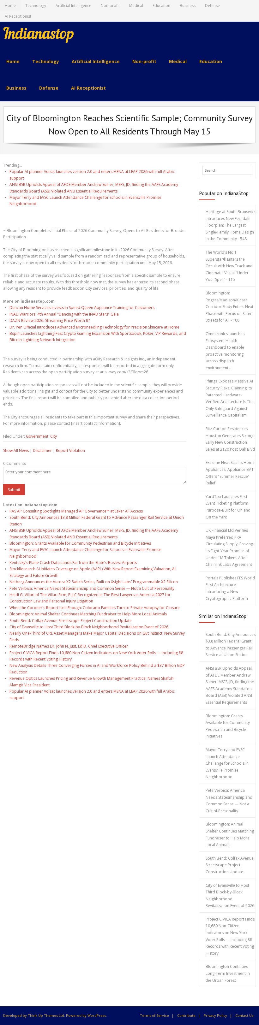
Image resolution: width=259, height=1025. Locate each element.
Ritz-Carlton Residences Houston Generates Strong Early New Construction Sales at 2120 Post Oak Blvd (230, 439)
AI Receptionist (18, 16)
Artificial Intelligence (73, 5)
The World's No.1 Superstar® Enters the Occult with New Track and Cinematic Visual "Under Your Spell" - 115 (229, 266)
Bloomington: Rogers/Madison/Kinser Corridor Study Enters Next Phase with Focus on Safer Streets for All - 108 (229, 306)
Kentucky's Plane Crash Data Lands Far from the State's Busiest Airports (73, 562)
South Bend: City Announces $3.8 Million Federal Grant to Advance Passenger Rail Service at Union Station (231, 645)
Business (188, 5)
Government (37, 436)
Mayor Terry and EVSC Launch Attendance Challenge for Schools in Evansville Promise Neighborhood (227, 763)
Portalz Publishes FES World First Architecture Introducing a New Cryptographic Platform (230, 588)
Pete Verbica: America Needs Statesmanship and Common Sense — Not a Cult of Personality (91, 588)
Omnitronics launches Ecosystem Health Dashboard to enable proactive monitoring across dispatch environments (225, 350)
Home (10, 5)
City (53, 436)
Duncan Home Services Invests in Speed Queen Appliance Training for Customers (81, 307)
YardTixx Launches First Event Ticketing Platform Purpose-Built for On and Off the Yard (228, 507)
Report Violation (70, 450)
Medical (136, 5)
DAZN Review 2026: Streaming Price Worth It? (49, 320)
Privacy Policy (215, 1015)
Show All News (16, 450)
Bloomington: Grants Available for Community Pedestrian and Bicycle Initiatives (80, 543)
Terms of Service (154, 1015)
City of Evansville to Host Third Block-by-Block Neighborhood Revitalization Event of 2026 (88, 627)
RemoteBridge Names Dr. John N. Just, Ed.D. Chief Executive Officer (68, 646)
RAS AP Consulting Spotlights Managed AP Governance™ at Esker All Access (76, 511)
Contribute (186, 1015)
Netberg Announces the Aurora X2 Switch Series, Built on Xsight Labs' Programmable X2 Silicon (93, 581)
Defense (212, 5)
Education (161, 5)
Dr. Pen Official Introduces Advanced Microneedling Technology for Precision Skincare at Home (94, 327)
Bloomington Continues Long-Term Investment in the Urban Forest (228, 973)
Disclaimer (42, 450)
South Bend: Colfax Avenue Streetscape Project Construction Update (70, 620)
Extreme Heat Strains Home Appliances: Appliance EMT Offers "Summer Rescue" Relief (230, 473)
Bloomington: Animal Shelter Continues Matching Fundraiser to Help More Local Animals (88, 614)
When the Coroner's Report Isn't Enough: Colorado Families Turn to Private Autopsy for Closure (94, 607)
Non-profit (110, 5)
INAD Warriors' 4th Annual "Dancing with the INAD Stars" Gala (64, 314)
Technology (35, 5)
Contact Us (244, 1015)
